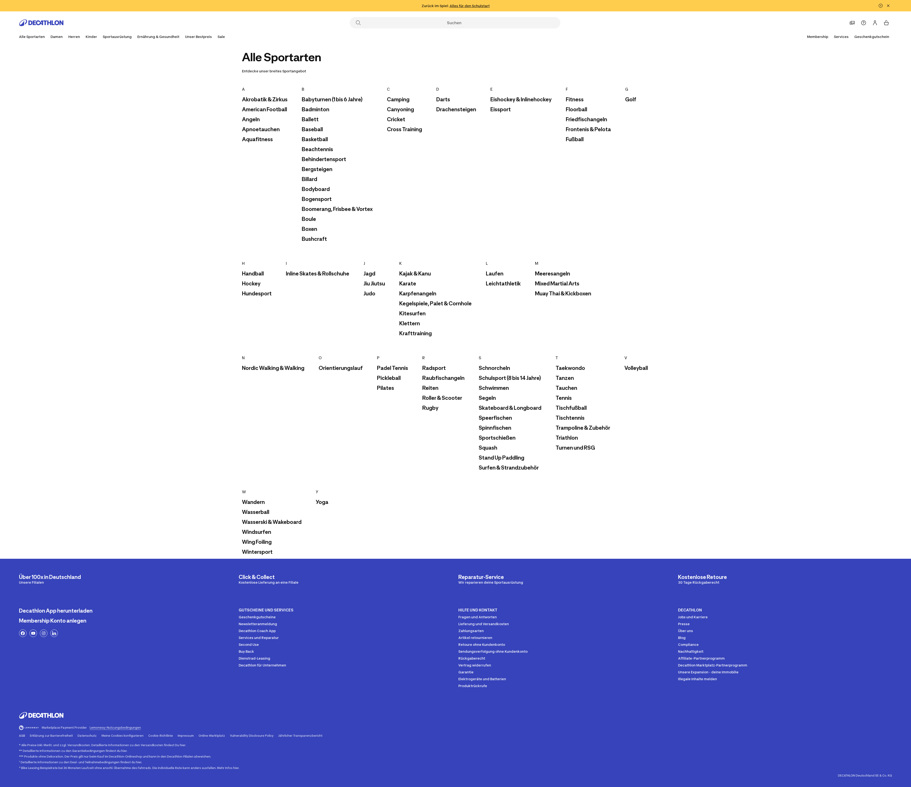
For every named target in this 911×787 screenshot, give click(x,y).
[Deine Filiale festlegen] (852, 22)
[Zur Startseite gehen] (41, 22)
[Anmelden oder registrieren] (875, 22)
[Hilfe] (863, 22)
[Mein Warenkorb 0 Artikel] (886, 22)
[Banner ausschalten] (880, 5)
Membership (817, 37)
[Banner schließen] (888, 5)
